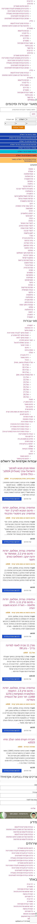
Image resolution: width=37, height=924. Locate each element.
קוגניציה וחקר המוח (26, 305)
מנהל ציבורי (29, 265)
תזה (31, 451)
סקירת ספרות (28, 417)
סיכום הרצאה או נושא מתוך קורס (17, 412)
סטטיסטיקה (29, 280)
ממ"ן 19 (26, 397)
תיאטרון (30, 314)
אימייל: (34, 792)
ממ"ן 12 (26, 380)
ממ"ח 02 (26, 367)
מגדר (31, 235)
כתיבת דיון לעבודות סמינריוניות (18, 11)
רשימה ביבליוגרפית (26, 444)
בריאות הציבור (28, 186)
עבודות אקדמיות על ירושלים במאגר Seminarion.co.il (24, 160)
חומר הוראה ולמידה (26, 340)
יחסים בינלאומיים (27, 213)
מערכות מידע (28, 268)
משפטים (30, 272)
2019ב (25, 652)
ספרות (30, 285)
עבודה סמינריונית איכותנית (19, 424)
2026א (8, 518)
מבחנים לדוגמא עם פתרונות (23, 832)
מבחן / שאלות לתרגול (21, 343)
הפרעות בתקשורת (26, 201)
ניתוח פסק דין (28, 402)
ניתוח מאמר (24, 357)
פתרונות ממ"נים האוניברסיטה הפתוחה (15, 26)
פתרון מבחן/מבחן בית (25, 439)
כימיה (31, 218)
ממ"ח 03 (26, 370)
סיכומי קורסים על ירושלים (27, 141)
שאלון (31, 446)
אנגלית (30, 171)
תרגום (31, 454)
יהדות (31, 211)
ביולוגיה (30, 184)
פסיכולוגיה (29, 297)
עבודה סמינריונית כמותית (20, 429)
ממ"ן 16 (26, 389)
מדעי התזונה (28, 248)
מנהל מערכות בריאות (25, 260)
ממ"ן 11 (26, 377)
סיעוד (31, 282)
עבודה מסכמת (28, 419)
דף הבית (30, 1)
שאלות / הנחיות (27, 449)
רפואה (30, 312)
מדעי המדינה (28, 243)
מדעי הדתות (28, 240)
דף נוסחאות (29, 328)
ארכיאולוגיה (29, 176)
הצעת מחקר (28, 330)
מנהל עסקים (28, 263)
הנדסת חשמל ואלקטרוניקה (23, 196)
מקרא (31, 270)
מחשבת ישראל (27, 258)
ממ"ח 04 (26, 372)
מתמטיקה (29, 275)
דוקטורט (30, 325)
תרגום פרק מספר (23, 458)
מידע (31, 21)
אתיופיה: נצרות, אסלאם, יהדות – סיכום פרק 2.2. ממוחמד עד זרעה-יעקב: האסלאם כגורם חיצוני (19, 555)
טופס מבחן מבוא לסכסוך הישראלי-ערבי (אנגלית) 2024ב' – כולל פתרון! (19, 471)
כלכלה (31, 221)
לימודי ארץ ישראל (27, 223)
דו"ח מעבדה (24, 355)
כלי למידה (25, 33)
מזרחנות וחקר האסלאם (25, 253)
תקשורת (30, 317)
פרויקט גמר (29, 436)
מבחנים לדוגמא (23, 31)
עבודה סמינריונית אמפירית (19, 426)
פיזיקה (31, 292)
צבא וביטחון (29, 302)
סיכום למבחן (24, 414)
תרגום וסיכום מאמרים (21, 6)
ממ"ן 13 (26, 382)
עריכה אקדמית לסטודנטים (20, 16)
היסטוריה (30, 194)
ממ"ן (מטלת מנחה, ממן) (24, 375)
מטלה (31, 352)
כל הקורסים (29, 896)
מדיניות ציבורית (27, 238)
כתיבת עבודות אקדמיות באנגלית (17, 13)
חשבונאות (29, 208)
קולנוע (31, 307)
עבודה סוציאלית (27, 290)
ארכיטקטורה (28, 179)
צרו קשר (30, 48)
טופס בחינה (29, 350)
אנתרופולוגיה (28, 174)
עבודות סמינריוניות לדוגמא (19, 23)
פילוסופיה (29, 295)
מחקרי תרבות (28, 255)
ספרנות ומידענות (27, 287)
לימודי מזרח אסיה (27, 228)
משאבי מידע (24, 36)
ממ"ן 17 (26, 392)
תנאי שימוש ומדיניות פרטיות (23, 891)
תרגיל (27, 360)
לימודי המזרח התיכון (26, 226)
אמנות (31, 169)
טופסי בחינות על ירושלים (28, 134)
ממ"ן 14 (26, 384)
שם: (35, 785)
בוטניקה (30, 181)
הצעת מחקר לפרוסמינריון (20, 335)
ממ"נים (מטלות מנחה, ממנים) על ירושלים (22, 138)
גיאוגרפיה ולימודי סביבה (24, 189)
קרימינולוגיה (29, 310)
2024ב (6, 478)
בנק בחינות (29, 45)
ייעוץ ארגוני (29, 216)
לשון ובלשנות (28, 233)
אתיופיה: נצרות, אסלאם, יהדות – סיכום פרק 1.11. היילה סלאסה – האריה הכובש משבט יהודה (19, 603)
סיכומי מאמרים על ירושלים (27, 151)
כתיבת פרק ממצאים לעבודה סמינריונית (15, 8)
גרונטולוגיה (29, 191)
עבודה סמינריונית (27, 421)
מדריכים (26, 38)
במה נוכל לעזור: (31, 800)
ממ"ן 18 (26, 394)
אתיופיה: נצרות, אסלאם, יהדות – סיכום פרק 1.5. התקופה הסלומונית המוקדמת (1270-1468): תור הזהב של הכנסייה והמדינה (19, 693)
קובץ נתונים (29, 441)
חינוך (31, 203)
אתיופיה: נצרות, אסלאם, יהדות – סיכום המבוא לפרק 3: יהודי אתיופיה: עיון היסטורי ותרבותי (19, 510)
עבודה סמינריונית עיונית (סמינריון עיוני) (15, 431)
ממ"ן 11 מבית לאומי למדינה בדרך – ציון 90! (20, 647)
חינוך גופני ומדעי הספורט (24, 206)
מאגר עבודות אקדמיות (25, 43)
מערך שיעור (25, 345)
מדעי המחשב (28, 245)
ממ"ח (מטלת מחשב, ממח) (23, 362)
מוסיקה (30, 250)
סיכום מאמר (28, 404)
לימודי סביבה (28, 231)
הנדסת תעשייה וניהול (25, 198)
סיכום (27, 347)
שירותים (30, 4)
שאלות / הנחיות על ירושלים (27, 148)
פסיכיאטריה (29, 300)
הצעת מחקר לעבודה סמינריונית (18, 333)
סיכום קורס (29, 409)
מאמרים (30, 28)
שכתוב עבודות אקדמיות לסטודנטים (17, 18)
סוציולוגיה (29, 277)
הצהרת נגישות (28, 894)
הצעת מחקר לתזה (22, 338)
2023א (20, 747)
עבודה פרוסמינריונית (26, 434)
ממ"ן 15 (26, 387)
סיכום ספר (29, 407)
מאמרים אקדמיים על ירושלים (26, 155)
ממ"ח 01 (26, 365)
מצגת (31, 399)
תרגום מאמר (24, 456)
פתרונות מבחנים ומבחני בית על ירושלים (23, 144)
